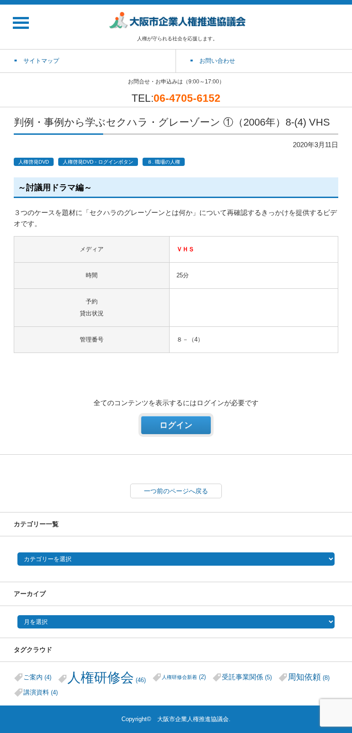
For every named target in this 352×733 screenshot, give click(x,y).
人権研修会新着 (184, 676)
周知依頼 (309, 677)
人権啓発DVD (33, 162)
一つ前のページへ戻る (176, 491)
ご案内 (37, 677)
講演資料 (40, 692)
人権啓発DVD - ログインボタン (98, 162)
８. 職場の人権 (163, 162)
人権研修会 (106, 677)
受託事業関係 (247, 677)
